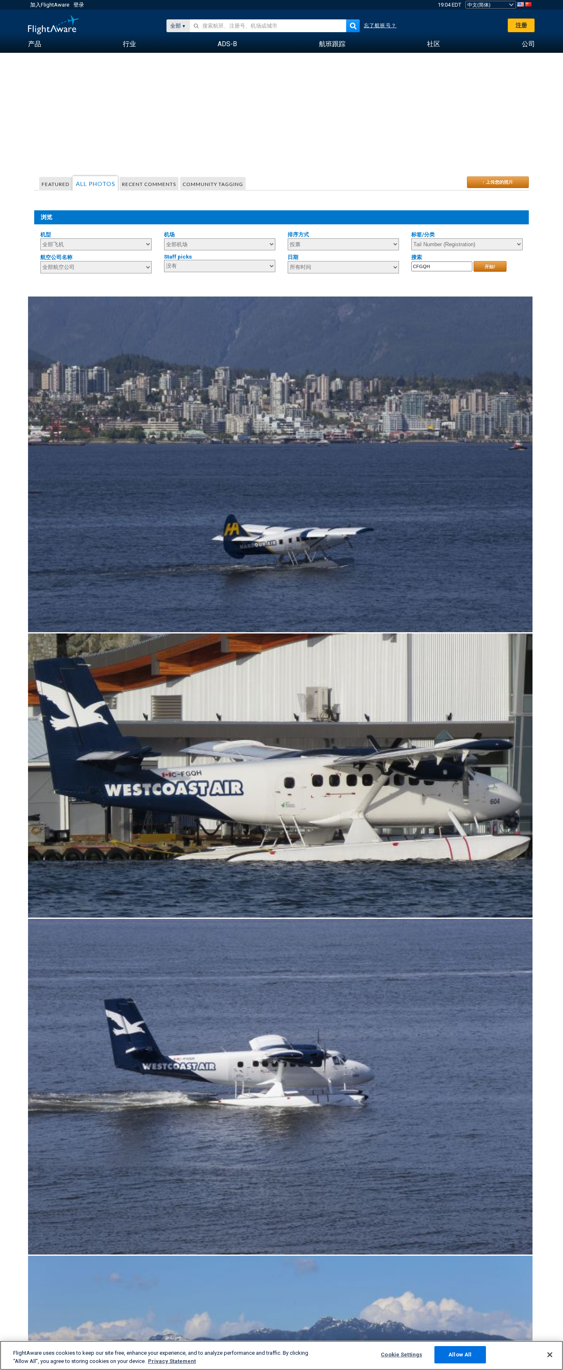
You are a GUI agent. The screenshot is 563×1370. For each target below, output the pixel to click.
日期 (293, 257)
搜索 (416, 257)
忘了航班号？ (380, 25)
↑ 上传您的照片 (497, 181)
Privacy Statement (172, 1361)
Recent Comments (149, 184)
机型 (45, 234)
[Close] (550, 1355)
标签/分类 (423, 234)
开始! (490, 266)
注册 (521, 25)
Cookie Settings (401, 1354)
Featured (55, 184)
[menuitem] (34, 44)
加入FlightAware (49, 5)
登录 (78, 5)
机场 (169, 234)
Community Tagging (213, 184)
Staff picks (178, 257)
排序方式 (298, 234)
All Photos (95, 183)
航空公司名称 (56, 257)
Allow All (460, 1354)
